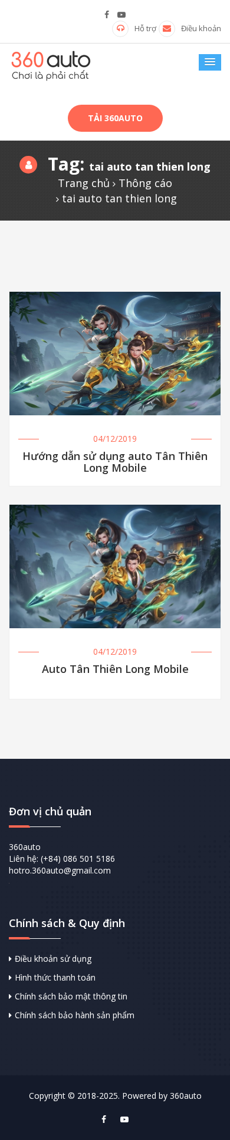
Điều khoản (201, 28)
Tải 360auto (115, 118)
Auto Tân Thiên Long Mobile (115, 670)
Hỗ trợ (145, 28)
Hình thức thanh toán (55, 977)
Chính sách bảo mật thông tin (71, 996)
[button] (210, 62)
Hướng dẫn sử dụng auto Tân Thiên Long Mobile (115, 462)
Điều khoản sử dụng (53, 958)
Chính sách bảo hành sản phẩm (74, 1015)
